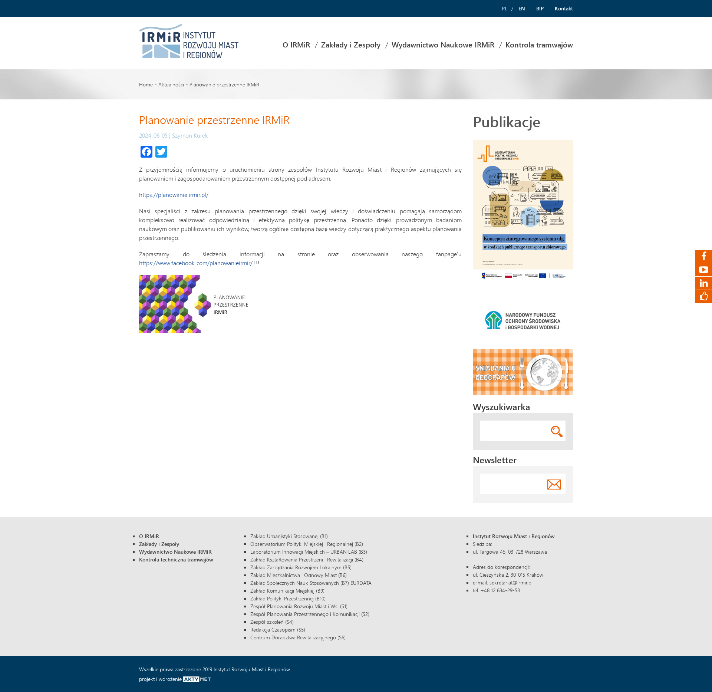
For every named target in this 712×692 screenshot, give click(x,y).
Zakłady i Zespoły (350, 44)
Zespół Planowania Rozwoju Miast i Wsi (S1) (298, 606)
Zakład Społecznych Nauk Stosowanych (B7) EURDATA (311, 583)
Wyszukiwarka (501, 406)
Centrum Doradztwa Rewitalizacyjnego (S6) (298, 637)
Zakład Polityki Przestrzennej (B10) (288, 598)
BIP (540, 8)
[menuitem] (296, 44)
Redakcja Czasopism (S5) (277, 629)
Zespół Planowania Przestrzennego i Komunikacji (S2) (309, 614)
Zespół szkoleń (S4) (272, 622)
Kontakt (564, 8)
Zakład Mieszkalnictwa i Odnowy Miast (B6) (298, 575)
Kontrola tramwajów (539, 44)
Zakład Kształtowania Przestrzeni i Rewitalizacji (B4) (306, 559)
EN (521, 8)
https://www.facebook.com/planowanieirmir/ (196, 262)
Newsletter (495, 459)
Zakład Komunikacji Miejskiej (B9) (287, 590)
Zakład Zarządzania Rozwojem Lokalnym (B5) (301, 567)
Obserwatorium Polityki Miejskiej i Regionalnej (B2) (306, 544)
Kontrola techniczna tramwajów (176, 559)
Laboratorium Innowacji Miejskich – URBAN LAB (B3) (308, 552)
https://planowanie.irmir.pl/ (173, 194)
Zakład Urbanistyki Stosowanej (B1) (289, 536)
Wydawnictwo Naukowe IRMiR (443, 44)
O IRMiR (296, 44)
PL (504, 8)
